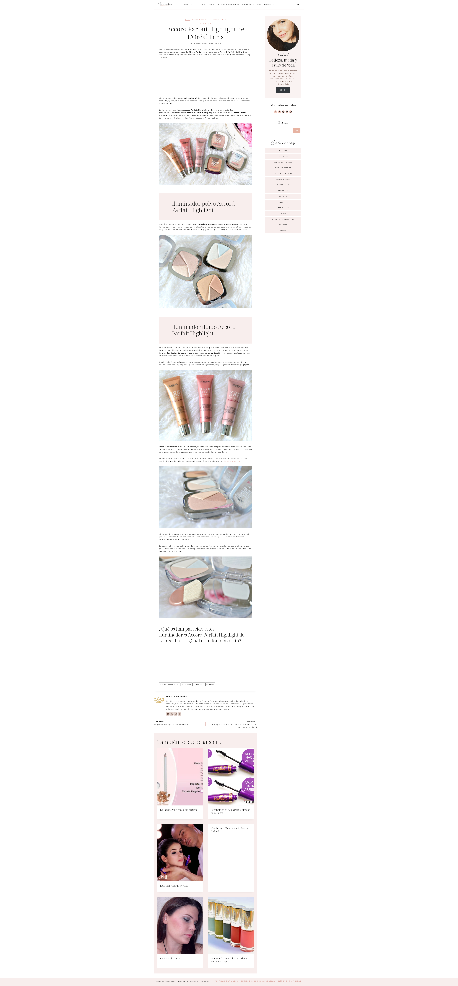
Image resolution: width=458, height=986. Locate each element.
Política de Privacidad (288, 981)
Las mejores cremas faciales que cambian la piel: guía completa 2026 (234, 724)
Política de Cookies (250, 981)
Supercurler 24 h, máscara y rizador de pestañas (230, 811)
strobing (210, 684)
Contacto (269, 4)
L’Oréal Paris (198, 684)
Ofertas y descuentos (228, 4)
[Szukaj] (296, 130)
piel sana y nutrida (231, 461)
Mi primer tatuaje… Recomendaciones (172, 723)
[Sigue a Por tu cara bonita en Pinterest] (179, 714)
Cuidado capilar (283, 168)
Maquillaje (205, 23)
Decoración (283, 185)
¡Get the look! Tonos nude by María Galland (229, 830)
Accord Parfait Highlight (170, 684)
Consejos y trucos (252, 4)
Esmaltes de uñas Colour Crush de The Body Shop (229, 960)
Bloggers (283, 156)
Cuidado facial (283, 179)
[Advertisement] (205, 79)
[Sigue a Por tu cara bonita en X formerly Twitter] (172, 714)
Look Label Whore (170, 958)
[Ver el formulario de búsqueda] (298, 4)
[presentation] (180, 776)
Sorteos (283, 225)
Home (187, 20)
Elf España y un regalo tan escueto (178, 809)
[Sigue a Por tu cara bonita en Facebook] (168, 714)
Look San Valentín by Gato (174, 885)
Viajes (283, 230)
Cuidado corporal (283, 173)
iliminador (186, 684)
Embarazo (283, 191)
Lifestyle (283, 202)
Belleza (283, 151)
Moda (212, 4)
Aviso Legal (269, 981)
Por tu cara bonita (200, 43)
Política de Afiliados (226, 981)
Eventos (283, 196)
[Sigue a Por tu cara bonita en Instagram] (175, 714)
